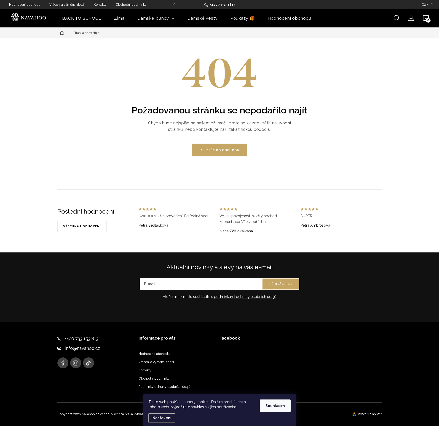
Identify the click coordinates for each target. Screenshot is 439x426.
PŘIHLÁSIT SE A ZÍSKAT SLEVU (259, 245)
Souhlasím (275, 406)
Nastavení (162, 418)
